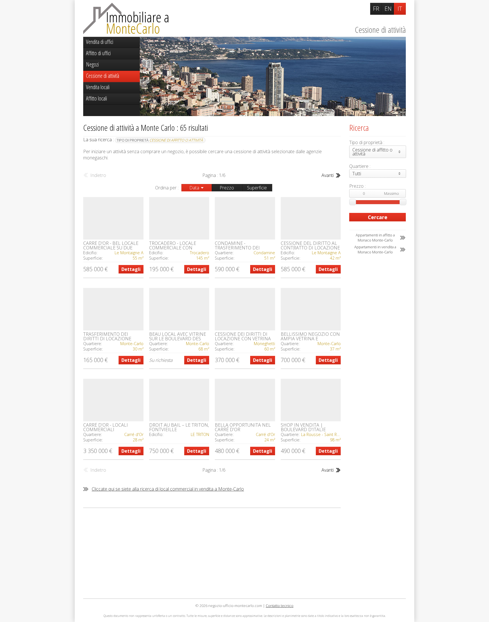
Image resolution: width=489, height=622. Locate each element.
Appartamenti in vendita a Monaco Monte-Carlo (375, 249)
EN (388, 8)
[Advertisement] (212, 553)
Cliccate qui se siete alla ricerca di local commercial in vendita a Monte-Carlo (168, 489)
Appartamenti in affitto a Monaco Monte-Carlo (375, 237)
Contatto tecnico (279, 605)
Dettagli (131, 269)
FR (376, 8)
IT (400, 8)
